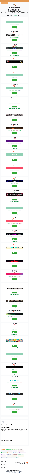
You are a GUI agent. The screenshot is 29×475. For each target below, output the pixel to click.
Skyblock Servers (15, 452)
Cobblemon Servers (9, 457)
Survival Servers (14, 449)
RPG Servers (3, 454)
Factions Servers (14, 454)
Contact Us (18, 472)
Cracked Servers (3, 452)
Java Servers (3, 449)
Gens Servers (3, 457)
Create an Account (3, 467)
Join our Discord (3, 464)
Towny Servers (9, 452)
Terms (10, 472)
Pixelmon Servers (16, 457)
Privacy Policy (14, 472)
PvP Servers (20, 449)
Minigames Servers (22, 452)
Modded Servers (8, 454)
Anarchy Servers (20, 454)
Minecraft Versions (3, 461)
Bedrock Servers (8, 449)
